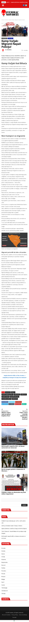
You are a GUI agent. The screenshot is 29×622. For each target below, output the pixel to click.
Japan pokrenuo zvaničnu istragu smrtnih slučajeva (14, 529)
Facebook (5, 401)
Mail (25, 404)
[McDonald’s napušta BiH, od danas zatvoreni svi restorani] (14, 436)
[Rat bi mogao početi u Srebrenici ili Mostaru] (14, 459)
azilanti (8, 392)
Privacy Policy (15, 615)
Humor (3, 554)
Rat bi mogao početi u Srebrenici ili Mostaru (13, 470)
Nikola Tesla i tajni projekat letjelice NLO (6, 414)
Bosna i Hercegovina (7, 394)
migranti (15, 398)
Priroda (3, 574)
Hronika (6, 20)
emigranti (16, 394)
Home (2, 20)
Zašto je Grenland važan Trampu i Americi (11, 526)
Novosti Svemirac (6, 615)
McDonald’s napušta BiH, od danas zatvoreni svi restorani (12, 447)
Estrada (3, 548)
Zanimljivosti (4, 591)
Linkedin (5, 404)
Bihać (13, 392)
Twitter (12, 401)
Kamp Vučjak (5, 396)
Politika (10, 38)
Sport (2, 582)
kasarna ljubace (6, 398)
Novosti (3, 565)
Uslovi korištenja (23, 615)
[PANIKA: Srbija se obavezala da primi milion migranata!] (14, 482)
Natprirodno (4, 562)
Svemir (3, 585)
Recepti (3, 577)
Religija (3, 579)
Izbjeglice (23, 394)
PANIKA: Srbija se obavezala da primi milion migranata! (13, 493)
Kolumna (3, 560)
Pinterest (18, 404)
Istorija (3, 557)
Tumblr (12, 404)
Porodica (3, 571)
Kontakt (15, 617)
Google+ (19, 401)
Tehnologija (4, 588)
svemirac (9, 50)
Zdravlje (3, 594)
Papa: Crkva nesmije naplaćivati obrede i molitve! (24, 415)
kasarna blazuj (15, 396)
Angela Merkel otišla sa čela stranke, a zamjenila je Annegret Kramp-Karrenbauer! (14, 377)
